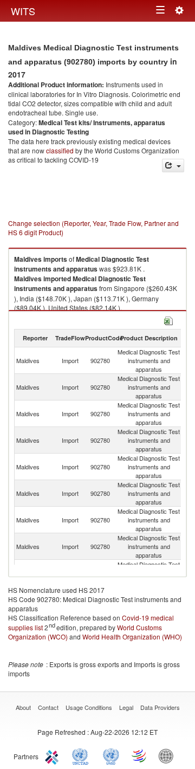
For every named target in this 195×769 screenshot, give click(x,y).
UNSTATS (111, 755)
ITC (53, 755)
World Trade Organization (140, 755)
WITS (23, 11)
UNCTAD (82, 755)
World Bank (168, 755)
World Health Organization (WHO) (132, 636)
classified (60, 150)
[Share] (173, 165)
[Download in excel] (168, 319)
